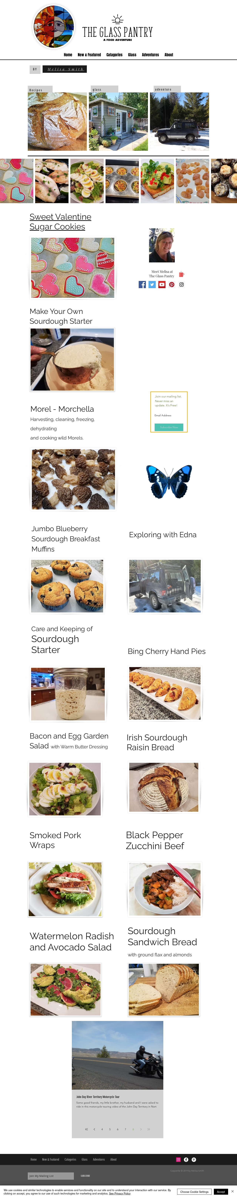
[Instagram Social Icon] (181, 284)
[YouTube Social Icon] (162, 284)
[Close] (232, 1191)
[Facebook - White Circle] (186, 1159)
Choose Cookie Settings (194, 1192)
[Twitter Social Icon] (152, 284)
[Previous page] (94, 1129)
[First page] (86, 1129)
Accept (221, 1192)
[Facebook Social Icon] (142, 284)
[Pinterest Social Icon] (171, 284)
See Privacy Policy (120, 1193)
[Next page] (141, 1129)
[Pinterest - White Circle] (194, 1159)
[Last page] (148, 1129)
